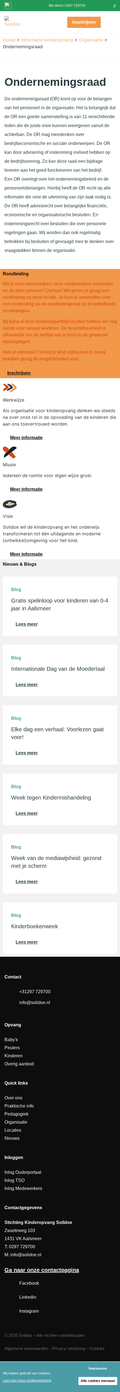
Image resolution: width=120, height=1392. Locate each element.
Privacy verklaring (68, 1348)
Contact (12, 977)
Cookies (97, 1348)
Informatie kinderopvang (47, 40)
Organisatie (91, 40)
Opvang (12, 1024)
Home (9, 40)
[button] (115, 5)
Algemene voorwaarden (26, 1348)
